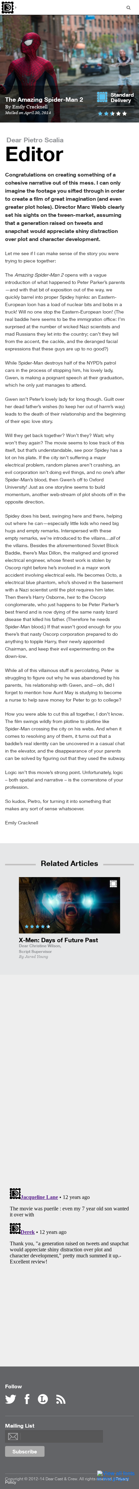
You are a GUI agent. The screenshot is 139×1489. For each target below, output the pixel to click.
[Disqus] (69, 1079)
